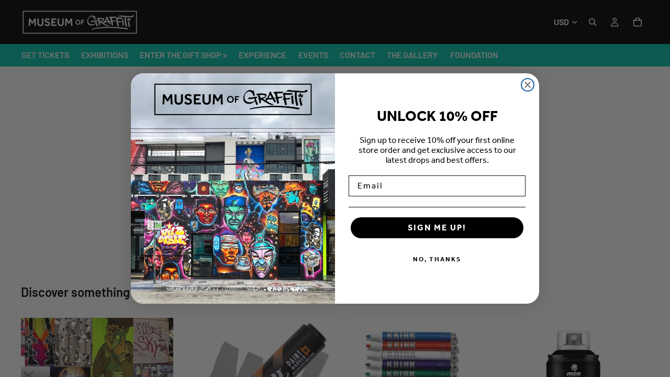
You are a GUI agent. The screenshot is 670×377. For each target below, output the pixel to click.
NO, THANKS (437, 259)
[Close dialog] (527, 85)
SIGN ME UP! (437, 227)
